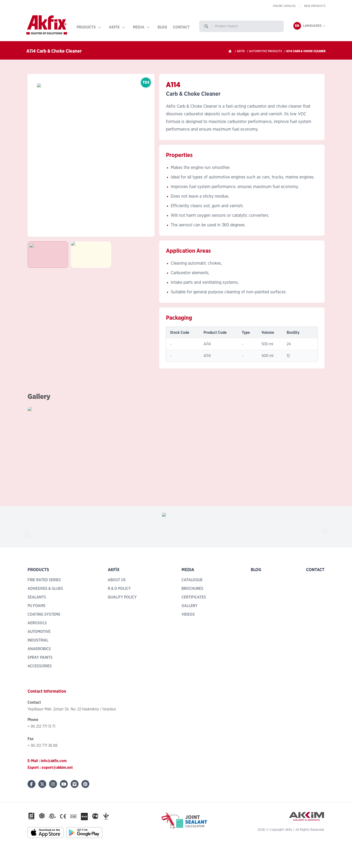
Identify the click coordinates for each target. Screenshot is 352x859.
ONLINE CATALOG (284, 6)
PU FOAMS (36, 606)
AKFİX (114, 27)
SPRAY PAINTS (40, 657)
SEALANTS (37, 597)
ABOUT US (117, 580)
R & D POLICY (119, 589)
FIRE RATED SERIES (44, 580)
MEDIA (138, 27)
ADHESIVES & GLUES (45, 589)
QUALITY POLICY (122, 597)
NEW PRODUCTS (315, 6)
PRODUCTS (86, 27)
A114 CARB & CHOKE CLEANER (306, 51)
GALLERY (190, 606)
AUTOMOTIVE (39, 632)
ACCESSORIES (40, 666)
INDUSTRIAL (38, 640)
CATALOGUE (192, 580)
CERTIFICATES (194, 597)
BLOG (162, 27)
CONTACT (181, 27)
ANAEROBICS (39, 649)
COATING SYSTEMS (44, 614)
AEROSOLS (37, 623)
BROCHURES (192, 589)
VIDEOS (188, 614)
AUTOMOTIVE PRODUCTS (265, 51)
